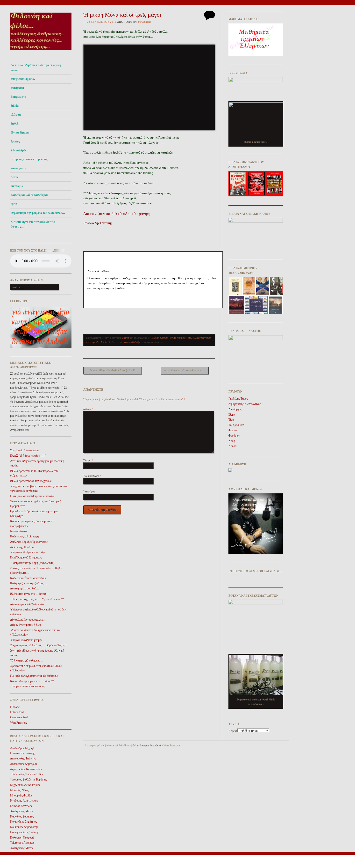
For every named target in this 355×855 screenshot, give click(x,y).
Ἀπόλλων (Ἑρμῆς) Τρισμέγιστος (29, 541)
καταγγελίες (18, 168)
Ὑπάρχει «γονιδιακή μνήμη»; (26, 640)
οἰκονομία (17, 186)
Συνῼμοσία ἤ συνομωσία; (24, 450)
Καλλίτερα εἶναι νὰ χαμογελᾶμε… (29, 578)
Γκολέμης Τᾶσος (238, 398)
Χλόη (231, 441)
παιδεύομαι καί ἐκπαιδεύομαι (29, 195)
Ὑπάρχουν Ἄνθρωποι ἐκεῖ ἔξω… (29, 552)
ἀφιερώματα (18, 96)
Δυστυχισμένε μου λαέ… (24, 588)
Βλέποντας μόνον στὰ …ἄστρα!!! (29, 593)
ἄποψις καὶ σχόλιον (23, 79)
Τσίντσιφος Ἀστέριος (22, 842)
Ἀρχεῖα (232, 731)
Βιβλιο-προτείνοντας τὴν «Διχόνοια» (31, 481)
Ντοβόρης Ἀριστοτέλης (24, 800)
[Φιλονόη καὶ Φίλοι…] (40, 51)
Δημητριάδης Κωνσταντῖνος (26, 769)
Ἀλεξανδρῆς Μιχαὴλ (22, 748)
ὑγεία (14, 204)
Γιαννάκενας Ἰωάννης (22, 753)
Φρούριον (234, 435)
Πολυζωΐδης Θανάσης (97, 223)
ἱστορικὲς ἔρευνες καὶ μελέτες (29, 159)
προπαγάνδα (92, 342)
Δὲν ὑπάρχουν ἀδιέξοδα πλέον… (29, 604)
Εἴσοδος (15, 707)
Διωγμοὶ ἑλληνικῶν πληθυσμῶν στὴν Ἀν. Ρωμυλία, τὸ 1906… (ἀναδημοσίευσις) (114, 370)
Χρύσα (232, 446)
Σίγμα (231, 414)
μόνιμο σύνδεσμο (132, 342)
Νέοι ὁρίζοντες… (20, 531)
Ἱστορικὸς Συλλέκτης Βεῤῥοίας (28, 779)
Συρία (104, 342)
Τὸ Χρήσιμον (236, 425)
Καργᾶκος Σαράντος (22, 816)
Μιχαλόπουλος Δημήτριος (25, 785)
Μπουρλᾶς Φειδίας (21, 795)
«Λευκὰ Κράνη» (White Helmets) (168, 337)
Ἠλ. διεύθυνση (92, 475)
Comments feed (19, 717)
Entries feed (17, 712)
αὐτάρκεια (17, 87)
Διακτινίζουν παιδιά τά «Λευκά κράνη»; (116, 213)
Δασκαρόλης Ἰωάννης (23, 758)
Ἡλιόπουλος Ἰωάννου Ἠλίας (26, 774)
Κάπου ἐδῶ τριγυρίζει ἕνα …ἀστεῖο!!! (32, 681)
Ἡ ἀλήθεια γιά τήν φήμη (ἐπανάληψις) (32, 563)
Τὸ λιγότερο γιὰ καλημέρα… (26, 660)
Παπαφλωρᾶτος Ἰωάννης (24, 832)
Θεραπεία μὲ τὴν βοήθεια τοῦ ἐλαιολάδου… (38, 213)
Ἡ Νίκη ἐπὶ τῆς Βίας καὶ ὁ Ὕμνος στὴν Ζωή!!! (37, 599)
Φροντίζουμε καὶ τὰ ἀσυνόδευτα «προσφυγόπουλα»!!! (186, 370)
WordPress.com (172, 745)
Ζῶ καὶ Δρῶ (18, 150)
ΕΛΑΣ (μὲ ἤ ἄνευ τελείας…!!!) (28, 455)
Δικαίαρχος (234, 409)
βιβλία (15, 105)
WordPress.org (18, 722)
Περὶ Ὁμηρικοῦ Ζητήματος (26, 557)
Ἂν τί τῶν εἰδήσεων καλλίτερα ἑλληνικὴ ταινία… (36, 67)
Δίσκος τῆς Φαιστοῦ (22, 547)
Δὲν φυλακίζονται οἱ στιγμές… (28, 619)
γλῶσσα (16, 114)
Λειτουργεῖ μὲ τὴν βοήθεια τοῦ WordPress (108, 745)
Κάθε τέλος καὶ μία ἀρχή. (24, 536)
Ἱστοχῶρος (89, 491)
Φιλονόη (144, 21)
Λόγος (14, 177)
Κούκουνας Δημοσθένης (24, 827)
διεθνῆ (15, 123)
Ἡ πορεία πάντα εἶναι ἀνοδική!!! (28, 686)
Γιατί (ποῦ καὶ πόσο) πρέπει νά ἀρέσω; (32, 496)
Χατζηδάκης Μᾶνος (21, 811)
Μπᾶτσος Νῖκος (19, 790)
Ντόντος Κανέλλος (21, 806)
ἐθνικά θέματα (20, 132)
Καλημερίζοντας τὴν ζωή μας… (28, 583)
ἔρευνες (15, 141)
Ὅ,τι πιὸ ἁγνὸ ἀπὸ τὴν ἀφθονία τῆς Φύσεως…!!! (33, 224)
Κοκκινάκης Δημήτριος (23, 821)
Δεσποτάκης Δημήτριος (23, 764)
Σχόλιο (88, 408)
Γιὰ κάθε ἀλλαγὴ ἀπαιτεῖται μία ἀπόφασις (34, 675)
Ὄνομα (88, 460)
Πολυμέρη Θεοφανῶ (22, 837)
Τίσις (231, 419)
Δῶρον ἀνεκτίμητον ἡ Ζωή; (26, 624)
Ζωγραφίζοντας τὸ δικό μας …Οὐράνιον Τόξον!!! (38, 645)
